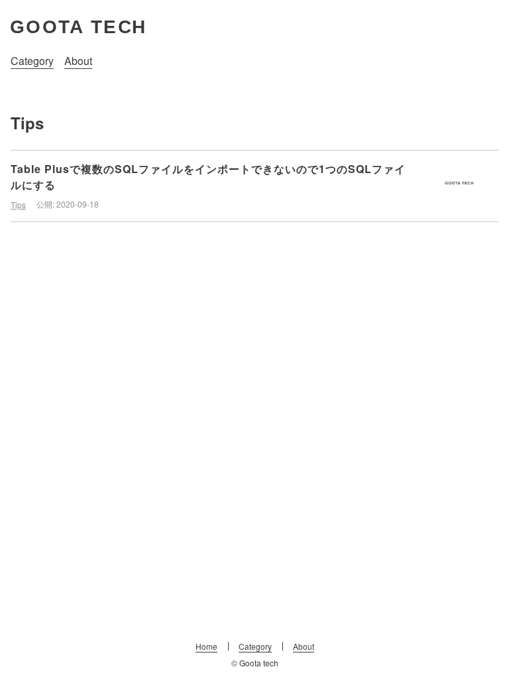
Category (32, 60)
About (78, 60)
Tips (18, 204)
